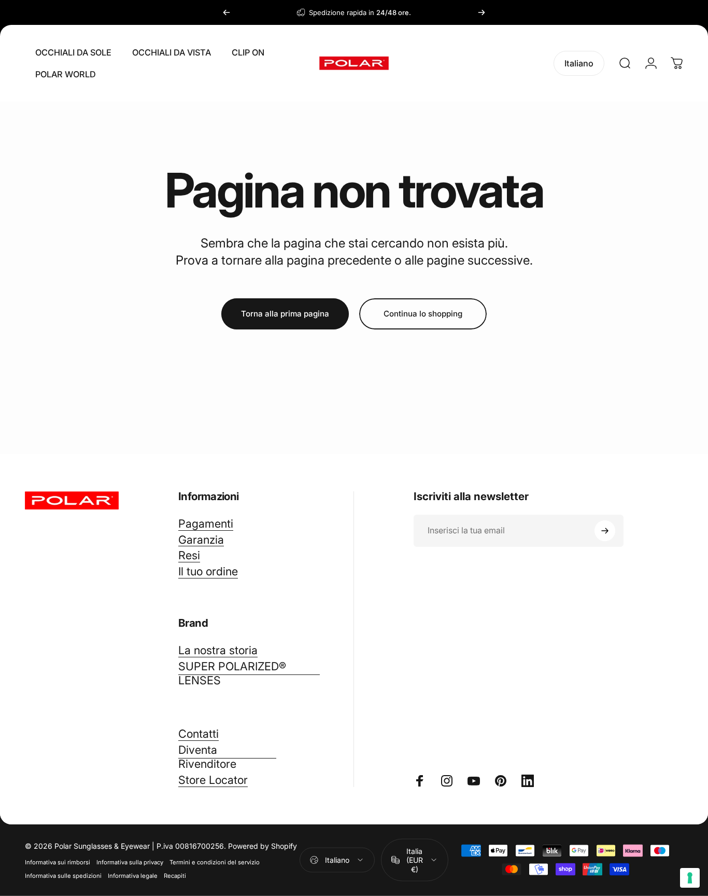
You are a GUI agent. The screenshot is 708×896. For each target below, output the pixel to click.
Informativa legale (133, 875)
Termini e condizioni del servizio (214, 861)
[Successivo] (481, 12)
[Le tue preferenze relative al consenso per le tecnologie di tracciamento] (690, 878)
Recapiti (175, 875)
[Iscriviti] (604, 530)
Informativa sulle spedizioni (63, 875)
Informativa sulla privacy (129, 861)
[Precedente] (226, 12)
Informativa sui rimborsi (57, 861)
